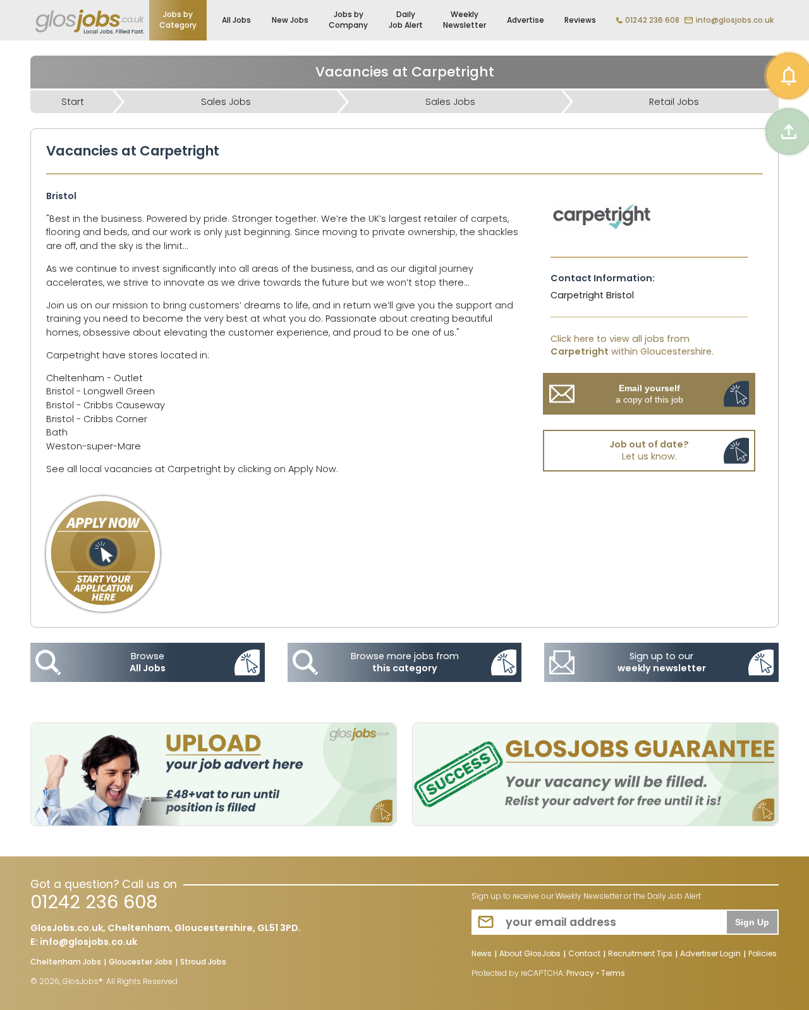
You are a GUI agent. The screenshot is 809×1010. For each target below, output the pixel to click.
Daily (406, 19)
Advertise (525, 20)
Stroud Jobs (203, 962)
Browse (148, 662)
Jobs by (178, 19)
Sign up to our (661, 662)
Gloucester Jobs (141, 962)
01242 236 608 (652, 20)
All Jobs (236, 20)
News (481, 954)
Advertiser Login (710, 954)
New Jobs (290, 20)
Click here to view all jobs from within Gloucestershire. (632, 345)
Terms (613, 973)
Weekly (464, 19)
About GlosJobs (530, 954)
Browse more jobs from (405, 662)
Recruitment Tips (640, 954)
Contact (584, 954)
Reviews (580, 20)
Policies (762, 954)
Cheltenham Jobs (65, 962)
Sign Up (752, 922)
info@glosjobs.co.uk (735, 20)
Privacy (580, 973)
